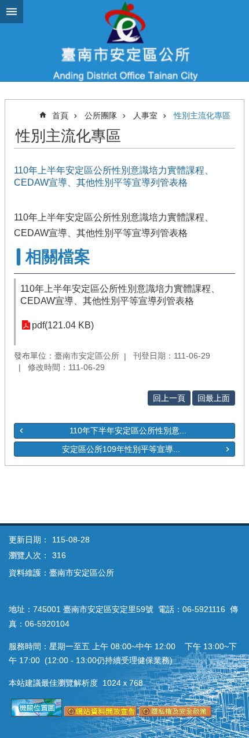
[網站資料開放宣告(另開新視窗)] (100, 713)
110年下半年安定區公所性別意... (127, 430)
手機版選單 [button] (11, 11)
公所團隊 (101, 115)
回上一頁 (169, 398)
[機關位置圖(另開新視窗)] (36, 713)
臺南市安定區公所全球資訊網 (124, 40)
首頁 (60, 115)
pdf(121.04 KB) (63, 325)
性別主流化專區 (202, 115)
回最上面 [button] (213, 398)
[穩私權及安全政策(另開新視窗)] (175, 713)
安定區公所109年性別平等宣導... (121, 449)
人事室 (145, 115)
